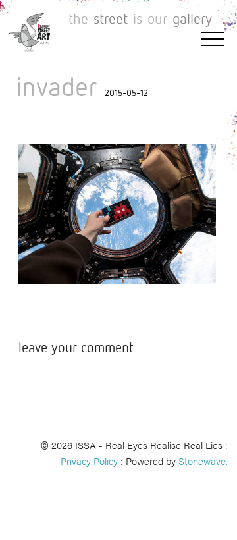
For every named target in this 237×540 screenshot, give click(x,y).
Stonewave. (203, 461)
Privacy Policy (89, 461)
